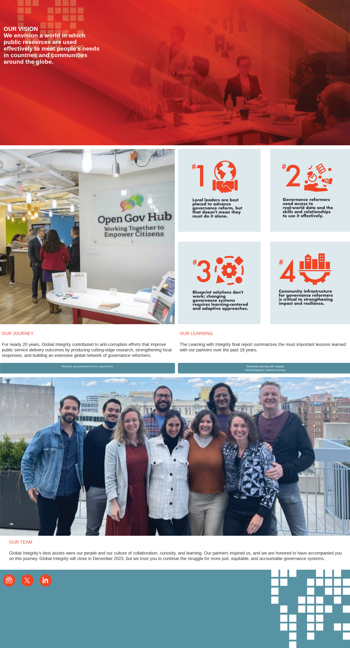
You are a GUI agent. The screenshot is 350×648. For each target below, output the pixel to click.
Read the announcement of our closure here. (88, 366)
